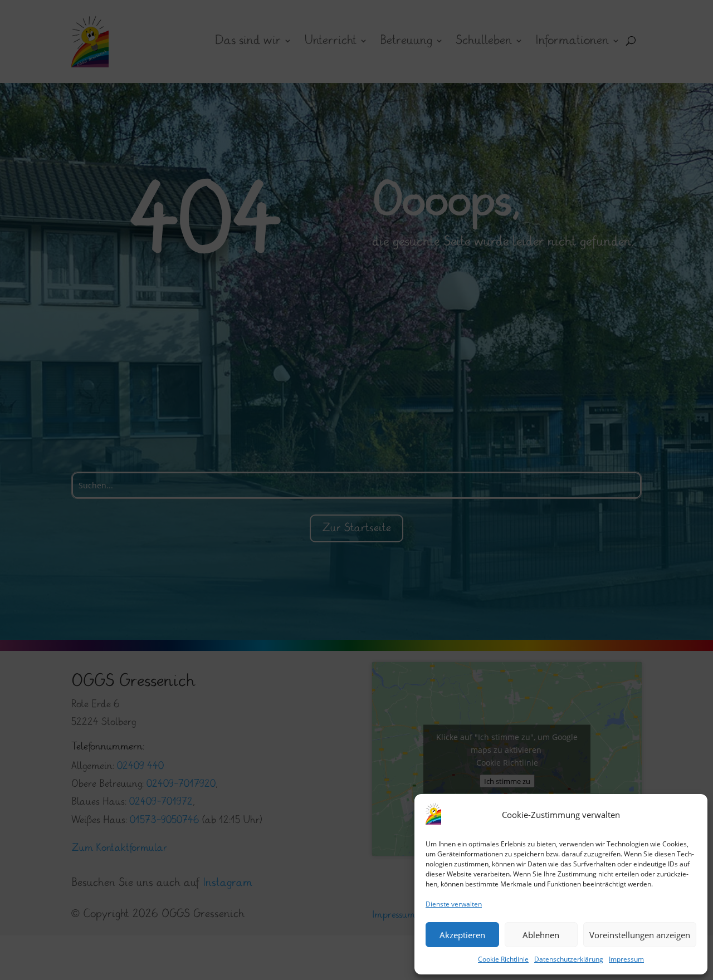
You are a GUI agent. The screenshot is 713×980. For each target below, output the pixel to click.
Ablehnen (540, 934)
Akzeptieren (462, 934)
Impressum (626, 959)
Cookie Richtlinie (503, 959)
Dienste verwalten (454, 904)
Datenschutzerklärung (568, 959)
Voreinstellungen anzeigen (639, 934)
